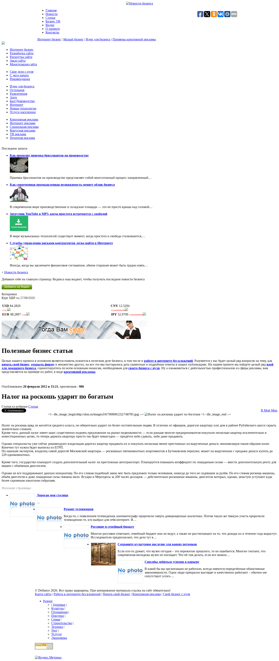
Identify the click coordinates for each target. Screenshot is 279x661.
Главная (51, 10)
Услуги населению (23, 112)
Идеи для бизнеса (98, 39)
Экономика (59, 638)
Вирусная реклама (22, 130)
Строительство (61, 623)
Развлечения (18, 93)
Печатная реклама (22, 138)
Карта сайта (43, 594)
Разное (47, 601)
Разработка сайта (21, 53)
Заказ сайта (18, 60)
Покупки (57, 615)
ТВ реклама (18, 134)
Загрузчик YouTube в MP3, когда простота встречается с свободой (58, 214)
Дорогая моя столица (52, 495)
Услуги (56, 634)
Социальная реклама (24, 127)
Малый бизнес (73, 39)
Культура (57, 608)
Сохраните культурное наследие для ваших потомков (157, 544)
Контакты (52, 32)
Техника (57, 627)
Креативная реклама (24, 119)
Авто (13, 97)
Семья (55, 619)
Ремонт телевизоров (79, 509)
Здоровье (59, 604)
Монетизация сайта (23, 64)
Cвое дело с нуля (21, 71)
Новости (52, 14)
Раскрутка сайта (21, 57)
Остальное (17, 90)
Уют (54, 630)
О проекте (53, 28)
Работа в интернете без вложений (77, 594)
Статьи (50, 17)
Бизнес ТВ (53, 21)
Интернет (16, 104)
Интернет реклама (22, 123)
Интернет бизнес (49, 39)
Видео (50, 25)
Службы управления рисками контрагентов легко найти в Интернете (61, 243)
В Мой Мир (269, 410)
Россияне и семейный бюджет (112, 526)
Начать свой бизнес (116, 594)
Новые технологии (23, 108)
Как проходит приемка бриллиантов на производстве (49, 155)
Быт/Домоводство (22, 101)
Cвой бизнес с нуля (176, 594)
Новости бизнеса (16, 272)
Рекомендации (20, 79)
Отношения (59, 612)
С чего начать (19, 75)
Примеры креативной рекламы (134, 39)
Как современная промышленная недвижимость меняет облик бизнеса (62, 184)
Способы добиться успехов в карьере (172, 562)
